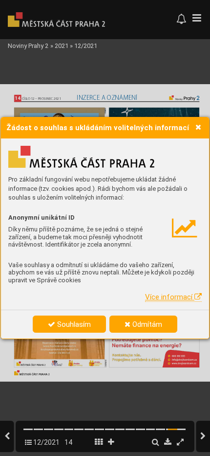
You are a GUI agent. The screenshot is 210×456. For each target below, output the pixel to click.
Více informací (169, 297)
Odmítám (146, 324)
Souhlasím (73, 324)
